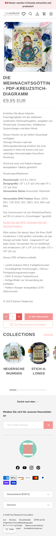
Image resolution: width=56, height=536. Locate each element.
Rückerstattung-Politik (12, 525)
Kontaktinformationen (33, 528)
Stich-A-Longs (39, 371)
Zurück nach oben (26, 401)
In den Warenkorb (38, 316)
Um (4, 520)
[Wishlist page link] (24, 14)
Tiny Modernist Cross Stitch (21, 515)
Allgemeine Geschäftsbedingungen (18, 522)
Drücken (12, 520)
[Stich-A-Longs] (39, 353)
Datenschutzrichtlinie (34, 525)
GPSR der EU (39, 520)
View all (48, 334)
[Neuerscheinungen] (14, 353)
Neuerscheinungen (14, 371)
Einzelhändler (25, 520)
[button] (44, 13)
